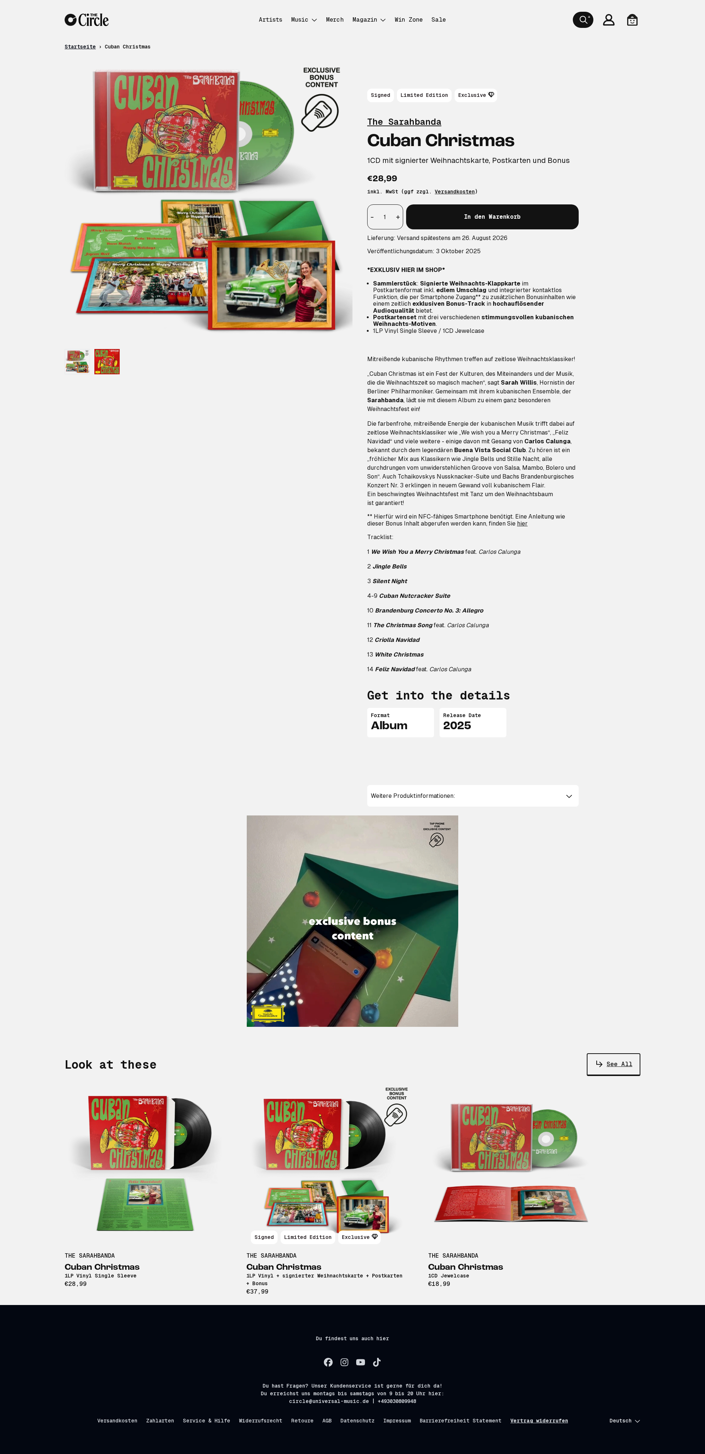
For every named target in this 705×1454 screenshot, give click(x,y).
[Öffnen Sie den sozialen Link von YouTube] (360, 1362)
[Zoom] (208, 201)
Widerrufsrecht (260, 1421)
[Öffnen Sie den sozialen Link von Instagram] (344, 1362)
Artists (270, 19)
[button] (473, 796)
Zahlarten (160, 1421)
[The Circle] (87, 20)
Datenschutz (357, 1421)
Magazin (364, 19)
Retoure (302, 1421)
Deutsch (621, 1421)
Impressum (397, 1421)
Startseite (80, 47)
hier (522, 523)
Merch (335, 19)
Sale (438, 19)
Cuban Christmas (102, 1267)
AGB (327, 1421)
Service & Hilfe (206, 1421)
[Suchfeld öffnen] (583, 19)
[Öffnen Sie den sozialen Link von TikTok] (377, 1362)
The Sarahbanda (404, 122)
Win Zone (409, 19)
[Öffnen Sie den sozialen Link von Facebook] (328, 1362)
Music (299, 19)
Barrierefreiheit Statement (461, 1421)
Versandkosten (455, 192)
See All (619, 1064)
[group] (77, 361)
